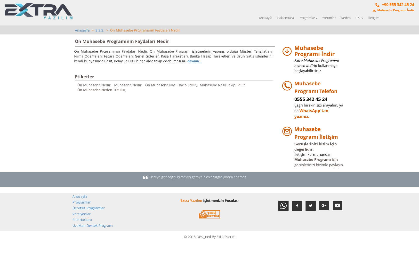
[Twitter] (311, 206)
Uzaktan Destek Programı (93, 225)
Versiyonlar (82, 214)
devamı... (194, 61)
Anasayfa (265, 18)
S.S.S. (359, 18)
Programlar (82, 202)
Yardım (345, 18)
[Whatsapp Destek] (283, 206)
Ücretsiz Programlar (89, 208)
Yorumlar (329, 18)
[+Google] (324, 206)
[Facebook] (297, 206)
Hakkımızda (285, 18)
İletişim (373, 18)
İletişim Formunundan (312, 154)
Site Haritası (82, 219)
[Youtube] (338, 206)
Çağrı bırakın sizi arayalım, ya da (318, 105)
